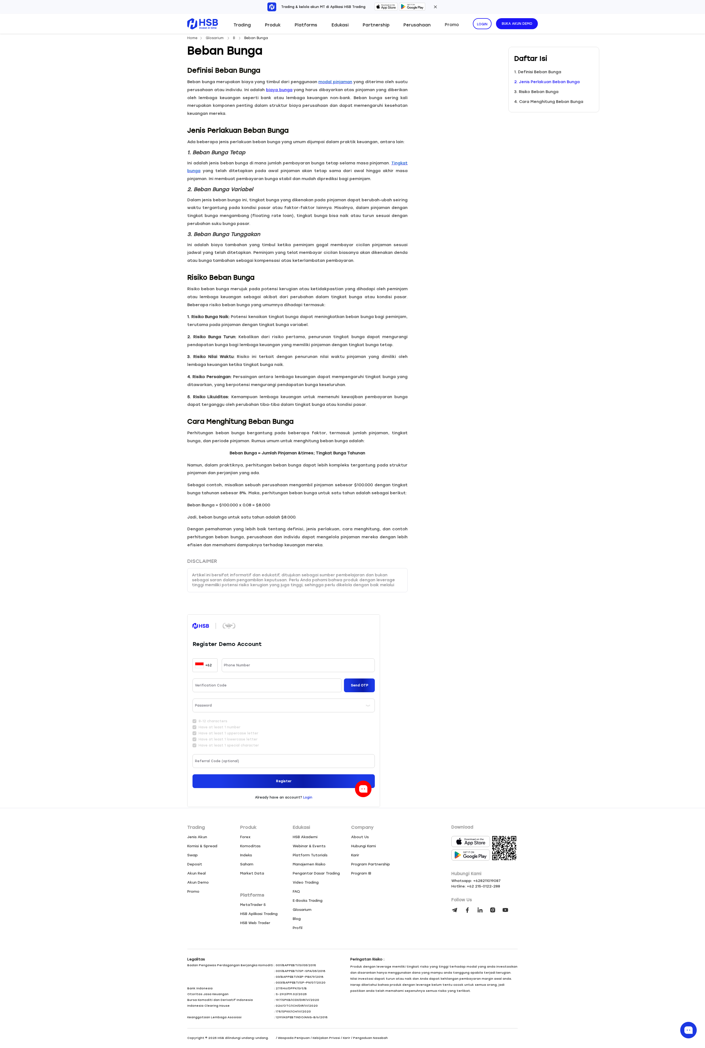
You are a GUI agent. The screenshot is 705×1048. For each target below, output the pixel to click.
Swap (192, 855)
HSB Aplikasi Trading (259, 914)
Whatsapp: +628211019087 (476, 881)
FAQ (296, 891)
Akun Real (196, 873)
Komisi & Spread (202, 846)
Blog (297, 919)
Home (192, 38)
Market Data (252, 873)
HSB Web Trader (255, 923)
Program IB (361, 873)
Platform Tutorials (310, 855)
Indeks (246, 855)
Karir (355, 855)
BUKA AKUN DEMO (517, 24)
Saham (246, 864)
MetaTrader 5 (253, 904)
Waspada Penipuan (294, 1038)
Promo (452, 24)
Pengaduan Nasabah (370, 1038)
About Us (360, 837)
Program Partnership (370, 864)
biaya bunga (279, 89)
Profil (297, 928)
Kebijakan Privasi (326, 1038)
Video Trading (306, 882)
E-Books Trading (307, 900)
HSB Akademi (305, 837)
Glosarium (215, 38)
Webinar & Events (309, 846)
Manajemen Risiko (309, 864)
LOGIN (482, 24)
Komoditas (250, 846)
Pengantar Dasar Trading (316, 873)
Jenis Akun (197, 837)
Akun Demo (198, 882)
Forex (245, 837)
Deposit (194, 864)
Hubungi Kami (363, 846)
